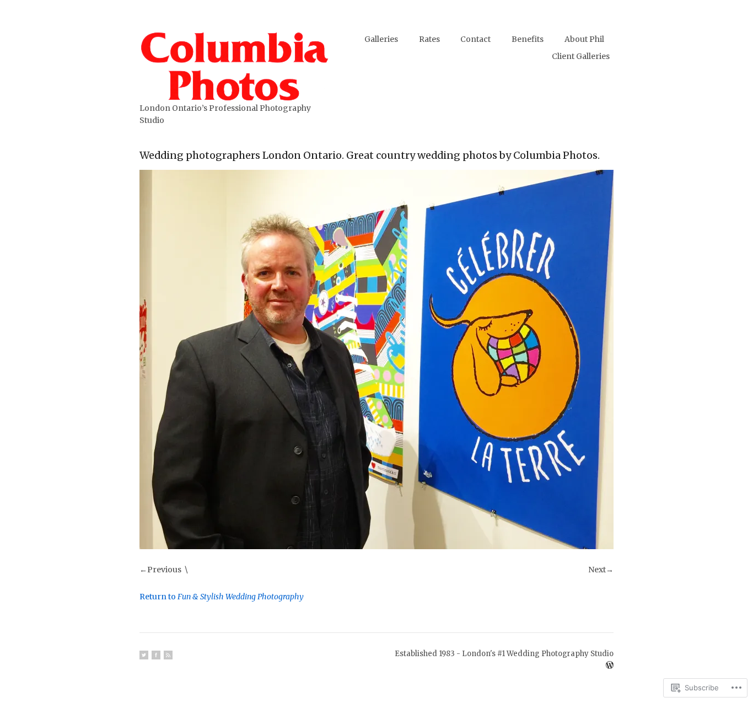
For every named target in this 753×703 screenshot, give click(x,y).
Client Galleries (581, 56)
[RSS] (168, 655)
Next (597, 570)
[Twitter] (143, 655)
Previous (164, 570)
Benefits (528, 39)
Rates (429, 39)
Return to (221, 597)
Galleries (381, 39)
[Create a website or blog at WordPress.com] (610, 665)
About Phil (584, 39)
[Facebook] (156, 655)
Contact (475, 39)
